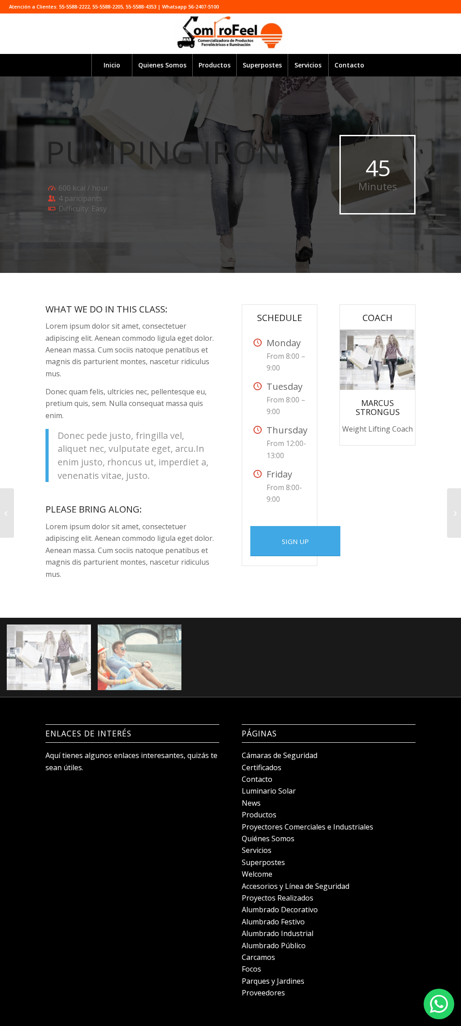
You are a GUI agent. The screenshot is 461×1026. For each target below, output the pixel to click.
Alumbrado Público (274, 945)
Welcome (257, 874)
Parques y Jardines (273, 981)
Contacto (257, 779)
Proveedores (263, 993)
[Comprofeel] (230, 33)
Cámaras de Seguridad (279, 755)
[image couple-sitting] (143, 661)
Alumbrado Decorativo (280, 909)
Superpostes (263, 862)
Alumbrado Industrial (277, 933)
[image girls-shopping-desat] (52, 661)
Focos (251, 969)
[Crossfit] (7, 513)
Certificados (261, 767)
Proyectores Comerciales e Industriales (307, 827)
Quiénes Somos (268, 838)
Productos (259, 815)
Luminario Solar (269, 791)
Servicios (256, 850)
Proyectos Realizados (277, 898)
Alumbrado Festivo (273, 922)
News (251, 803)
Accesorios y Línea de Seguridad (295, 886)
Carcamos (258, 957)
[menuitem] (111, 65)
